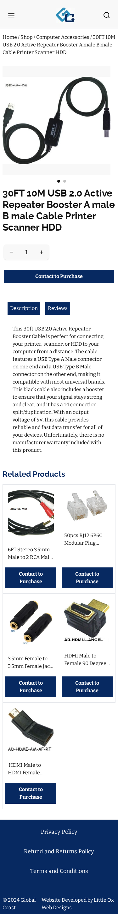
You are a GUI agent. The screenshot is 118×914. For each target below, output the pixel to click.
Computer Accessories (63, 37)
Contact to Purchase (59, 276)
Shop (27, 37)
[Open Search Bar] (106, 15)
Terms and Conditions (59, 871)
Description (24, 308)
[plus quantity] (41, 252)
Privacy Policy (59, 831)
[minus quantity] (11, 252)
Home (10, 37)
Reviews (58, 308)
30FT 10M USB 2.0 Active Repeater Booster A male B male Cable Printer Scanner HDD (59, 44)
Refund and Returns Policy (59, 851)
